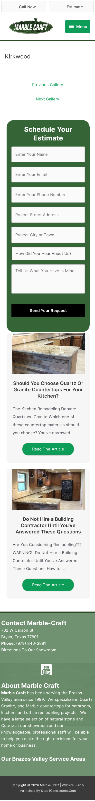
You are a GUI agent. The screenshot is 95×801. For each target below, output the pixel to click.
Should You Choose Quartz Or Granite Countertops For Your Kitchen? (48, 389)
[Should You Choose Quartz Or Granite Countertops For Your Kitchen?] (48, 353)
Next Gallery (47, 99)
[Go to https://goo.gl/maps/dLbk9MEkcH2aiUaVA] (64, 670)
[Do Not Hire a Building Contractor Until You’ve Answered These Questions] (48, 489)
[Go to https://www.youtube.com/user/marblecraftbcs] (46, 670)
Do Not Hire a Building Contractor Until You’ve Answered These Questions (48, 525)
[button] (48, 449)
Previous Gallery (47, 84)
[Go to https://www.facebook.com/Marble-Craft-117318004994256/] (28, 670)
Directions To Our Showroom (28, 649)
